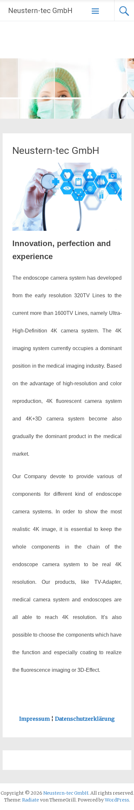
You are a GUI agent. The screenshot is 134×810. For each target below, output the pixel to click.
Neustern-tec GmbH (40, 11)
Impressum (34, 718)
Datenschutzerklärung (84, 718)
